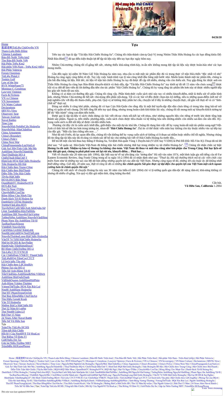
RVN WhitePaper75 (12, 85)
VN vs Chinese (9, 98)
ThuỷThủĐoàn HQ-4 (13, 154)
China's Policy (9, 138)
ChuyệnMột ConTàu (12, 192)
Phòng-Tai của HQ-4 (13, 267)
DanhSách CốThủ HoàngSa (16, 201)
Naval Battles (8, 120)
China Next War (10, 142)
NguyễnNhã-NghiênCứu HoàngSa (20, 126)
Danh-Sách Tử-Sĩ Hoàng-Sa (17, 198)
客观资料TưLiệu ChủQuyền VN (20, 47)
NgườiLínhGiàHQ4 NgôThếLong (20, 233)
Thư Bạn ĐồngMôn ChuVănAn (19, 295)
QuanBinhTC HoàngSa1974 (17, 182)
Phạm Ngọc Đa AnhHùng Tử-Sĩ (19, 220)
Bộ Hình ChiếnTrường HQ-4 (17, 248)
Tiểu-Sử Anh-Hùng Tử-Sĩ (15, 270)
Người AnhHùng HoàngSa (16, 289)
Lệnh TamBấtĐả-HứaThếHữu (18, 211)
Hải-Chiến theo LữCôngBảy (17, 264)
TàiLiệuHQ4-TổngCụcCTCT (17, 258)
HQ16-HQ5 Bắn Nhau (14, 179)
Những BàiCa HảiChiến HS (17, 305)
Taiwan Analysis (10, 116)
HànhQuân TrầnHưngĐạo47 (17, 245)
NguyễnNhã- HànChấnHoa (16, 129)
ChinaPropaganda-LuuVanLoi (18, 145)
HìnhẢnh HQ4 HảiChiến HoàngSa (20, 160)
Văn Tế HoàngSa (11, 302)
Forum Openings (10, 73)
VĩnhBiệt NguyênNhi (13, 226)
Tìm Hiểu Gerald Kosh (14, 299)
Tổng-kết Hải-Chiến (12, 330)
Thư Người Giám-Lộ (13, 311)
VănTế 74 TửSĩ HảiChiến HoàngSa (21, 239)
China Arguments (11, 132)
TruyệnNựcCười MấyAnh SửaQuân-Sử (23, 208)
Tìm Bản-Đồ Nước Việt (14, 60)
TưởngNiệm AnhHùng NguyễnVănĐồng (24, 217)
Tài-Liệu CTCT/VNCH (14, 252)
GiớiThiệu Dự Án (11, 339)
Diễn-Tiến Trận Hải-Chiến (15, 173)
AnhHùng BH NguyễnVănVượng (20, 214)
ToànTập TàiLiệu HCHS (15, 327)
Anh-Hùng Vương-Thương (16, 283)
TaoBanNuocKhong (12, 223)
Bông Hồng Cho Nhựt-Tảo (16, 195)
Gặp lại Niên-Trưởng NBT (16, 343)
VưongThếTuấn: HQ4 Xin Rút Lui (20, 286)
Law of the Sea (9, 82)
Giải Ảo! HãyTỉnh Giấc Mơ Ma (19, 148)
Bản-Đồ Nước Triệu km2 (15, 57)
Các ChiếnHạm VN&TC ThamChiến (22, 255)
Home (4, 44)
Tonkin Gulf (8, 79)
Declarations (8, 107)
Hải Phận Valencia (11, 69)
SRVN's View (9, 110)
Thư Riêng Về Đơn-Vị (14, 336)
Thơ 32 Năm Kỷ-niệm (13, 308)
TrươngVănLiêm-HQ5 (13, 204)
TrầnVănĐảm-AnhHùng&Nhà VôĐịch (23, 273)
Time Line (7, 123)
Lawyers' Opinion (11, 91)
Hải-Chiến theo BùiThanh (15, 170)
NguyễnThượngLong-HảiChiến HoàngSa (24, 236)
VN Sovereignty (10, 101)
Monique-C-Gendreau (13, 88)
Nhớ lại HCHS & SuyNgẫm (17, 242)
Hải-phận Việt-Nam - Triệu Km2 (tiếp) (22, 66)
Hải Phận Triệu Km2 (12, 63)
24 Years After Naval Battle (16, 317)
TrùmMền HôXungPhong (15, 346)
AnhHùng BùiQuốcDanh (15, 277)
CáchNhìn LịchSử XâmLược (17, 230)
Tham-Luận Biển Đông (14, 51)
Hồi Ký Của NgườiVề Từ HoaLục (20, 333)
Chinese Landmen (11, 54)
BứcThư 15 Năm (10, 314)
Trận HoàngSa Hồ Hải (13, 164)
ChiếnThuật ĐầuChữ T (14, 157)
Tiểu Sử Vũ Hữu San (13, 321)
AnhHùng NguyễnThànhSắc (17, 151)
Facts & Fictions (10, 95)
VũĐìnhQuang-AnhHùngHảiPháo (20, 280)
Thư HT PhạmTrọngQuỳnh (16, 292)
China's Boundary (11, 135)
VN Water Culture (11, 104)
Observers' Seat (9, 113)
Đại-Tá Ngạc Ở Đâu (12, 189)
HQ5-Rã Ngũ (9, 186)
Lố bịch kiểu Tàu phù (13, 261)
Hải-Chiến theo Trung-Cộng (17, 167)
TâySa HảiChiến (10, 176)
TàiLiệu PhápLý (10, 76)
